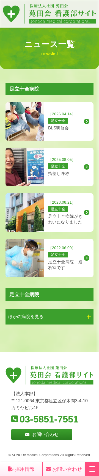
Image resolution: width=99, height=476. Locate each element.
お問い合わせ (45, 434)
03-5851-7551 (49, 419)
